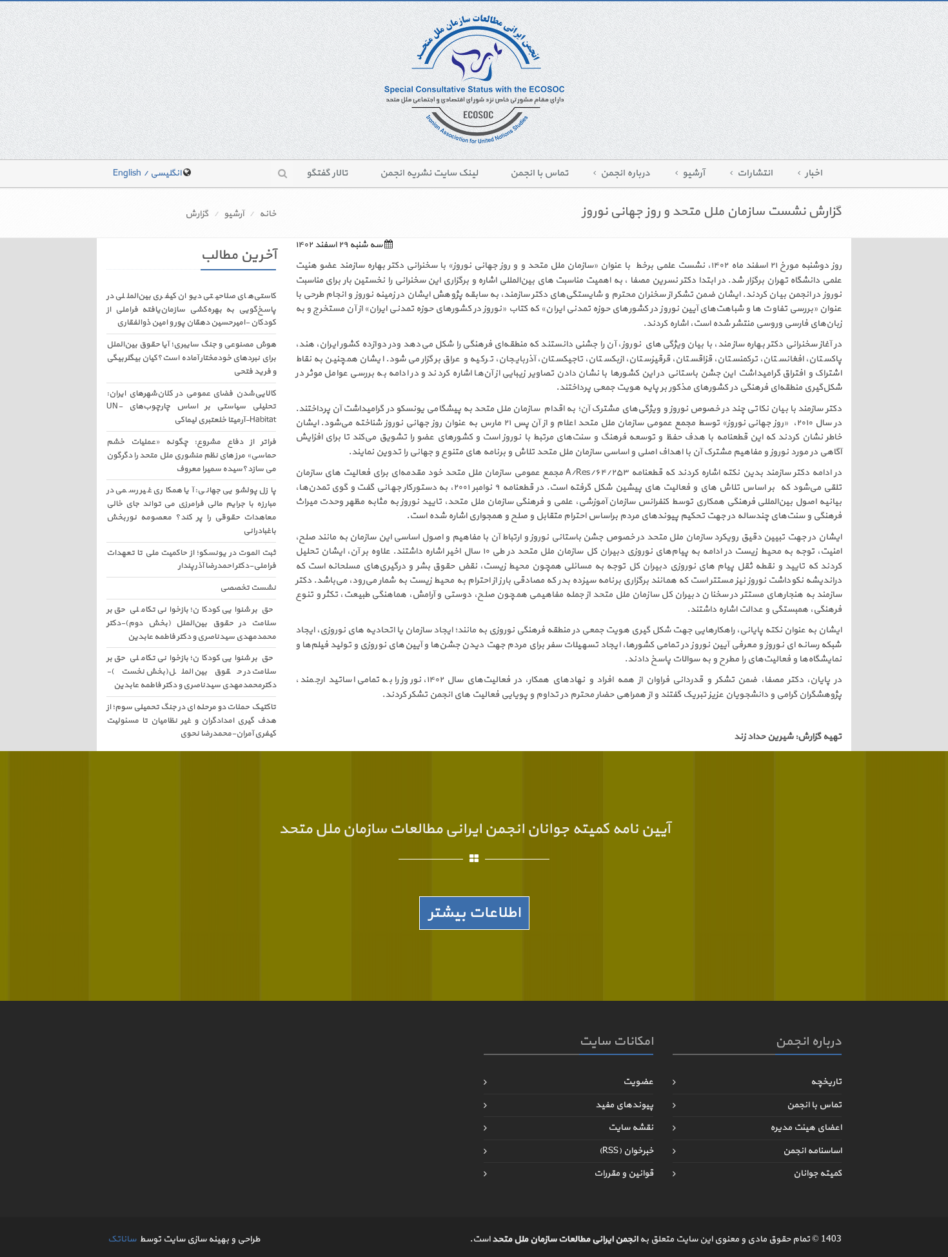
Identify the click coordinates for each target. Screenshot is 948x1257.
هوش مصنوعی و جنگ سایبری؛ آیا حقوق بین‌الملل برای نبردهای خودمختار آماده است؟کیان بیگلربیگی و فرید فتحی (191, 358)
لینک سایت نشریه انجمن (429, 173)
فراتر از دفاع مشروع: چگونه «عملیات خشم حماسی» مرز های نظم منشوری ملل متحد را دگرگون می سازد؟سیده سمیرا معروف (191, 456)
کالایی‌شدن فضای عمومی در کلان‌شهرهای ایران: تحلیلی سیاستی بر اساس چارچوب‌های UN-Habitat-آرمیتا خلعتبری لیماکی (191, 407)
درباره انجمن (625, 173)
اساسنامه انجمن (812, 1151)
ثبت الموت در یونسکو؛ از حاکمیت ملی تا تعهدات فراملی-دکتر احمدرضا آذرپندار (191, 560)
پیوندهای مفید (624, 1105)
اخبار (813, 173)
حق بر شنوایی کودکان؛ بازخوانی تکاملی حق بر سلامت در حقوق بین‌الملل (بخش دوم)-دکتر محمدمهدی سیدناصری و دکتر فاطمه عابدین (191, 623)
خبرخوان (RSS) (626, 1151)
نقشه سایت (630, 1127)
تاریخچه (826, 1082)
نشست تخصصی (248, 587)
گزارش (196, 214)
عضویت (638, 1082)
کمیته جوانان (817, 1173)
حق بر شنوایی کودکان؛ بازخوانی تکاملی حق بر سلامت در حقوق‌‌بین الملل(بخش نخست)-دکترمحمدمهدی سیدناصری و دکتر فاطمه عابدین (191, 672)
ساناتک (122, 1239)
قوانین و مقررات (623, 1173)
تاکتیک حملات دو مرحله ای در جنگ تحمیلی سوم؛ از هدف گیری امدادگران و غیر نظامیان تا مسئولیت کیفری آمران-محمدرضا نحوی (191, 721)
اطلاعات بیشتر (474, 913)
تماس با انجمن (539, 173)
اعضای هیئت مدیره (806, 1127)
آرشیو (693, 173)
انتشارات (755, 173)
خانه (267, 214)
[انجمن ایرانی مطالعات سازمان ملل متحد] (474, 78)
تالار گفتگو (327, 173)
